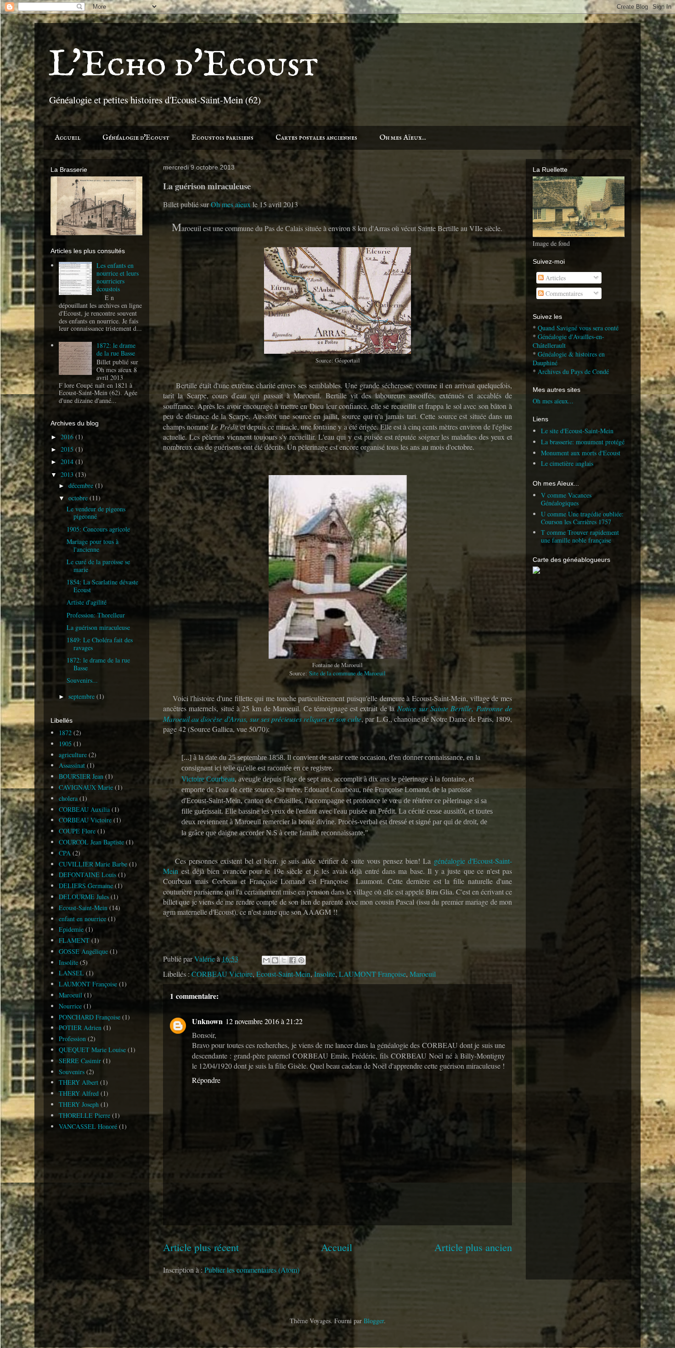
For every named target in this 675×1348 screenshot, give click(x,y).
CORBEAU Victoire (222, 974)
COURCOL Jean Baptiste (91, 842)
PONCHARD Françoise (89, 1017)
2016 (68, 436)
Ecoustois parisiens (222, 137)
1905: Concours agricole (98, 529)
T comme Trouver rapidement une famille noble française (580, 536)
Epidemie (71, 929)
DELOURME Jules (84, 896)
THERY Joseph (79, 1104)
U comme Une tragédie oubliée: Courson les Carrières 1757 (582, 518)
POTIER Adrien (80, 1027)
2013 (68, 474)
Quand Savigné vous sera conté (578, 327)
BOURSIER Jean (81, 776)
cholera (68, 798)
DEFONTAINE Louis (87, 874)
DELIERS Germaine (86, 885)
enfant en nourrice (82, 918)
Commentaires (563, 293)
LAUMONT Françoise (372, 974)
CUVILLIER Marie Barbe (93, 864)
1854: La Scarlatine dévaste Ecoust (102, 586)
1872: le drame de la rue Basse (115, 349)
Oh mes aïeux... (553, 400)
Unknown (207, 1021)
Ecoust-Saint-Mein (283, 974)
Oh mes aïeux (231, 204)
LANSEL (71, 973)
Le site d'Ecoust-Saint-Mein (577, 430)
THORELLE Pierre (84, 1115)
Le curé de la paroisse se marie (98, 565)
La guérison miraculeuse (98, 627)
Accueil (67, 137)
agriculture (73, 754)
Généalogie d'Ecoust (135, 137)
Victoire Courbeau (208, 779)
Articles (555, 277)
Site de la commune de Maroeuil (347, 673)
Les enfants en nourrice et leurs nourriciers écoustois (117, 277)
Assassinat (72, 765)
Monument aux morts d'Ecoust (580, 452)
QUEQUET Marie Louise (92, 1049)
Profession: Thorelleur (96, 615)
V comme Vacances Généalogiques (566, 499)
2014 (68, 461)
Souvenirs (71, 1071)
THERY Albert (78, 1082)
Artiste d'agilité (87, 602)
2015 (68, 449)
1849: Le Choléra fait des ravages (100, 643)
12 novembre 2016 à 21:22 (264, 1021)
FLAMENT (74, 940)
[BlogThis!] (275, 960)
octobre (79, 497)
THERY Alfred (79, 1093)
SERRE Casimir (80, 1060)
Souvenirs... (82, 680)
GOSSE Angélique (83, 951)
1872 (65, 732)
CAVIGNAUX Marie (86, 787)
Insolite (324, 974)
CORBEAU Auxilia (84, 809)
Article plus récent (201, 1247)
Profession (72, 1038)
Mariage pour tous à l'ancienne (92, 545)
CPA (65, 853)
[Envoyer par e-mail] (266, 960)
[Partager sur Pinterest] (301, 960)
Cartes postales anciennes (316, 137)
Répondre (206, 1080)
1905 (65, 743)
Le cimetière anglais (567, 463)
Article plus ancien (473, 1247)
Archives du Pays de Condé (573, 371)
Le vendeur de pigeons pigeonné (96, 512)
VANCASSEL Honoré (88, 1126)
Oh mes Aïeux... (402, 137)
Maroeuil (423, 974)
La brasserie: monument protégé (582, 441)
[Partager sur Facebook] (292, 960)
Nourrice (70, 1006)
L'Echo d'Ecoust (183, 65)
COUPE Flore (77, 831)
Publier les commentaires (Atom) (251, 1269)
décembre (81, 485)
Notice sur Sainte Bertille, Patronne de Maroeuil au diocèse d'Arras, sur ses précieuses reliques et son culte (337, 713)
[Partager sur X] (283, 960)
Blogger (374, 1320)
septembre (82, 696)
